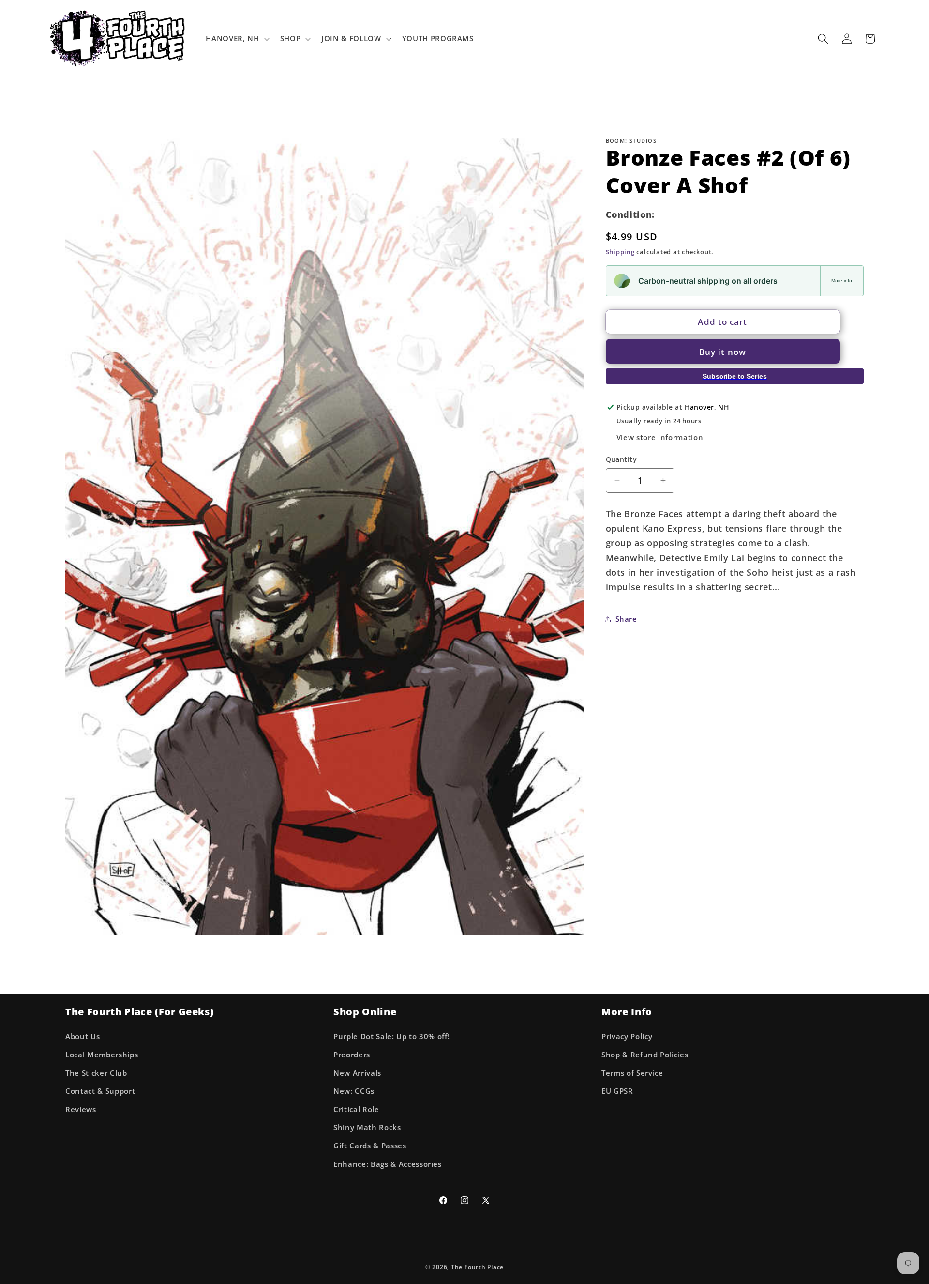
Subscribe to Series (735, 376)
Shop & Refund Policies (645, 1055)
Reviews (80, 1109)
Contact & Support (100, 1091)
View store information (660, 437)
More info (841, 280)
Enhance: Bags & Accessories (387, 1164)
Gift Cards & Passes (369, 1146)
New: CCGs (354, 1091)
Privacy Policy (626, 1037)
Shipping (620, 251)
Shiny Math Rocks (367, 1128)
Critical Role (356, 1109)
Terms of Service (632, 1073)
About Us (82, 1037)
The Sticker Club (96, 1073)
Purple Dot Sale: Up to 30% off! (391, 1037)
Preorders (351, 1055)
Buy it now (722, 351)
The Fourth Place (477, 1267)
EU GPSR (617, 1091)
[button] (236, 39)
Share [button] (626, 619)
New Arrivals (357, 1073)
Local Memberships (101, 1055)
